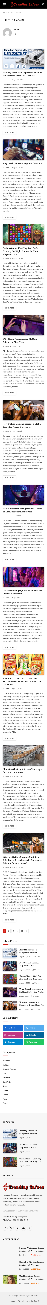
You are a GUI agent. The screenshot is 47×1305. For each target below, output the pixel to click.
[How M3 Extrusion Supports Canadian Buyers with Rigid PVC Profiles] (23, 59)
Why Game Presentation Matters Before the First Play (31, 992)
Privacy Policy (23, 1301)
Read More (9, 132)
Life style (6, 1078)
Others (5, 1090)
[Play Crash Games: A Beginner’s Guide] (23, 149)
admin (17, 29)
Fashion (6, 1065)
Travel (5, 1103)
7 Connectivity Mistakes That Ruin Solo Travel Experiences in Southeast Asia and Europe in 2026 (22, 860)
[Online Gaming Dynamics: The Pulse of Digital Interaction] (23, 577)
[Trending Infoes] (24, 4)
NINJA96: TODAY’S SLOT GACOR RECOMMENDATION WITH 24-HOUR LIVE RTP (22, 681)
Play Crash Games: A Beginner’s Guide (22, 163)
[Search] (43, 4)
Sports (5, 1094)
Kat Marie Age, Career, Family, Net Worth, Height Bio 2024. (31, 1279)
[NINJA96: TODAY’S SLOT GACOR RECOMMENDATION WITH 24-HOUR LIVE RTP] (23, 664)
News (5, 1086)
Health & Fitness (9, 1069)
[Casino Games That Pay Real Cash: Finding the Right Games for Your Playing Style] (23, 234)
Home (12, 1301)
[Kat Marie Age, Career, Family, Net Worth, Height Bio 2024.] (10, 1279)
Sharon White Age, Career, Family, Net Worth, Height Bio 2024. (31, 1251)
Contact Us (35, 1301)
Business (6, 1061)
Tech (5, 1099)
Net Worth (7, 1082)
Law (4, 1073)
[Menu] (4, 4)
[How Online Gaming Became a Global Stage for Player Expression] (23, 410)
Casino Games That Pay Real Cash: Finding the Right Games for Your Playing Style (20, 251)
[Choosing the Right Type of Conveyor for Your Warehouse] (23, 755)
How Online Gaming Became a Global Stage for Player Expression (31, 1005)
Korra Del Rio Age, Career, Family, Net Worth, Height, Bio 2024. (31, 1265)
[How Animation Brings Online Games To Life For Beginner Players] (23, 495)
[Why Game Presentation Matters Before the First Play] (23, 325)
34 (22, 931)
